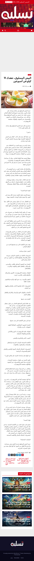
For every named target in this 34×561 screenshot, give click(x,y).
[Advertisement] (17, 49)
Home (22, 557)
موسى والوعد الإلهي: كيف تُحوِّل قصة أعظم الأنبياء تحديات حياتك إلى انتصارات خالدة (17, 521)
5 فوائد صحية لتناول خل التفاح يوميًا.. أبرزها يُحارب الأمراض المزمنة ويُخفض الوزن (22, 460)
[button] (5, 30)
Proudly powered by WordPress (11, 553)
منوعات (29, 74)
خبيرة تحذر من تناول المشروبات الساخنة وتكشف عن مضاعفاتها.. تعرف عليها (10, 461)
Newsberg (26, 553)
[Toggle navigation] (18, 30)
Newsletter (16, 557)
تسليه (11, 557)
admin (17, 489)
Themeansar (17, 554)
